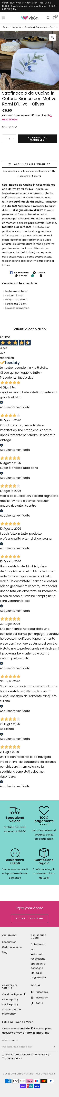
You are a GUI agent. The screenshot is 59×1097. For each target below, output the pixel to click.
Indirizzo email (10, 1040)
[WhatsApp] (33, 275)
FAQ (33, 949)
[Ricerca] (48, 18)
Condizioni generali (13, 994)
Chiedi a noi (38, 944)
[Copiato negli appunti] (42, 275)
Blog (4, 952)
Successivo (25, 377)
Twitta (41, 272)
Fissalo (23, 275)
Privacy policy (10, 999)
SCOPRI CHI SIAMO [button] (29, 918)
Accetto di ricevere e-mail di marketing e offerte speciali (28, 1056)
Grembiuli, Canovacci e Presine (41, 27)
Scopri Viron (9, 942)
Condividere (21, 272)
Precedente (8, 377)
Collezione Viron (12, 947)
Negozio (16, 27)
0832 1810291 (24, 2)
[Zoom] (52, 37)
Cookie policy (10, 1004)
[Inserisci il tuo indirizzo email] (53, 1047)
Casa (5, 27)
